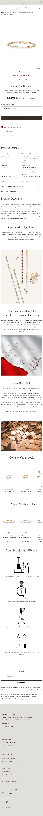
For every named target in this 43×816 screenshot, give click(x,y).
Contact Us (6, 723)
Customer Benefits (8, 742)
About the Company (9, 758)
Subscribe (21, 682)
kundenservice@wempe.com (31, 694)
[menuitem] (3, 7)
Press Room (6, 771)
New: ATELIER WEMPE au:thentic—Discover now (21, 2)
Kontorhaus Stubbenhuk (10, 762)
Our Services (6, 739)
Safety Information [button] (8, 191)
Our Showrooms (7, 726)
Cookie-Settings (7, 746)
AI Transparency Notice (10, 781)
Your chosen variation (8, 104)
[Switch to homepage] (21, 7)
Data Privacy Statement (10, 775)
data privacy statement (22, 699)
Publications (6, 768)
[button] (11, 127)
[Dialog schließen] (41, 2)
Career (4, 765)
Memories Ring (9, 491)
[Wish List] (36, 7)
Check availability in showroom (21, 118)
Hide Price (32, 98)
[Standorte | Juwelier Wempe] (39, 7)
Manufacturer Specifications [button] (12, 186)
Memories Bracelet (9, 537)
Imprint (4, 778)
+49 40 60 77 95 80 (9, 714)
